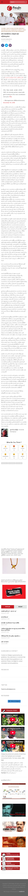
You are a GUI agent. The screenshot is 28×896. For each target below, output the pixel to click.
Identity (20, 30)
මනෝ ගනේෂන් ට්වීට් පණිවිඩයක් (14, 77)
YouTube (3, 773)
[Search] (25, 2)
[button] (14, 18)
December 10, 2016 (9, 102)
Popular (7, 606)
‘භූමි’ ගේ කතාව (5, 641)
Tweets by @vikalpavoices (8, 689)
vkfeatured (19, 463)
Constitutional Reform (12, 28)
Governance (12, 463)
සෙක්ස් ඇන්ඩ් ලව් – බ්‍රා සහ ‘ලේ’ (8, 611)
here (15, 661)
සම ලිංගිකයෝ (4, 617)
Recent (20, 606)
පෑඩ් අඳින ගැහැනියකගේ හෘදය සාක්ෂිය (10, 622)
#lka (10, 97)
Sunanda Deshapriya (6, 39)
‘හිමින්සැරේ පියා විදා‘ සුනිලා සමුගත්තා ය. (10, 636)
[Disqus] (14, 485)
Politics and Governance (17, 31)
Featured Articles (5, 30)
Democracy (21, 28)
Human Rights (14, 30)
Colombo (3, 28)
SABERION (21, 891)
